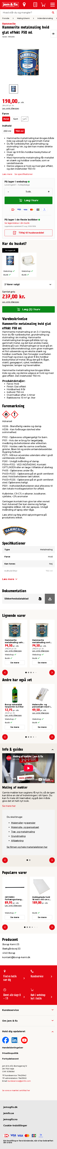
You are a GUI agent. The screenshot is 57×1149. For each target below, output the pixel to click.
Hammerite (9, 23)
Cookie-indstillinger (15, 1125)
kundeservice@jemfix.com (19, 1081)
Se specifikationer (24, 174)
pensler (31, 823)
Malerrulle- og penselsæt (25, 827)
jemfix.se (8, 1113)
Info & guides (12, 749)
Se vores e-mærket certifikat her (16, 1090)
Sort (15, 119)
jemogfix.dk (10, 1107)
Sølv (24, 119)
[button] (26, 672)
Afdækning (17, 840)
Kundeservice (10, 1010)
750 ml (19, 131)
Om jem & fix (10, 1021)
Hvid (6, 119)
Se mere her (9, 806)
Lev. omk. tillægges (10, 108)
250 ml (7, 131)
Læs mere (7, 174)
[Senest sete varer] (54, 33)
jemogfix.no (10, 1119)
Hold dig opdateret (13, 1031)
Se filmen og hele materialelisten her (27, 847)
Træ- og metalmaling (23, 831)
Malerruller (17, 823)
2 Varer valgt (12, 284)
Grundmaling (18, 836)
